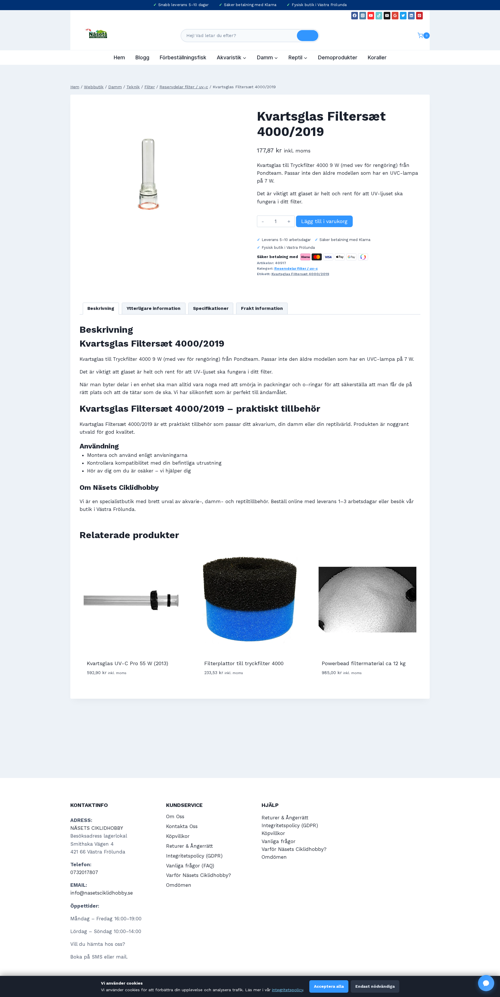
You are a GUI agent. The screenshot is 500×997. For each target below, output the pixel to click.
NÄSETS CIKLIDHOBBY (96, 828)
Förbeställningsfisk (183, 57)
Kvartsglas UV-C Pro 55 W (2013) (127, 663)
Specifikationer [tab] (211, 308)
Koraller (377, 57)
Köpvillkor (178, 836)
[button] (486, 983)
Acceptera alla (329, 986)
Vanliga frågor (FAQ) (190, 866)
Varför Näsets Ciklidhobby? (198, 875)
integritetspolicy (287, 989)
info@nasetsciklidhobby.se (101, 893)
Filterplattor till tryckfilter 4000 (244, 663)
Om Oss (175, 816)
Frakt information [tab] (262, 308)
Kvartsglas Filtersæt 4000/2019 (300, 274)
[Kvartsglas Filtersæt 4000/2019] (147, 171)
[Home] (74, 86)
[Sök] (307, 35)
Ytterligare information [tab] (153, 308)
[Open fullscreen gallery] (208, 232)
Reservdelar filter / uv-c (296, 268)
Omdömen (178, 885)
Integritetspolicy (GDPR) (194, 856)
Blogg (142, 57)
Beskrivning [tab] (100, 308)
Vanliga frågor (278, 841)
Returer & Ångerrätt (189, 846)
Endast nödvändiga (375, 986)
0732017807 (84, 872)
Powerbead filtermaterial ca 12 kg (364, 663)
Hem (119, 57)
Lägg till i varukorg (324, 221)
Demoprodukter (337, 57)
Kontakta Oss (182, 826)
